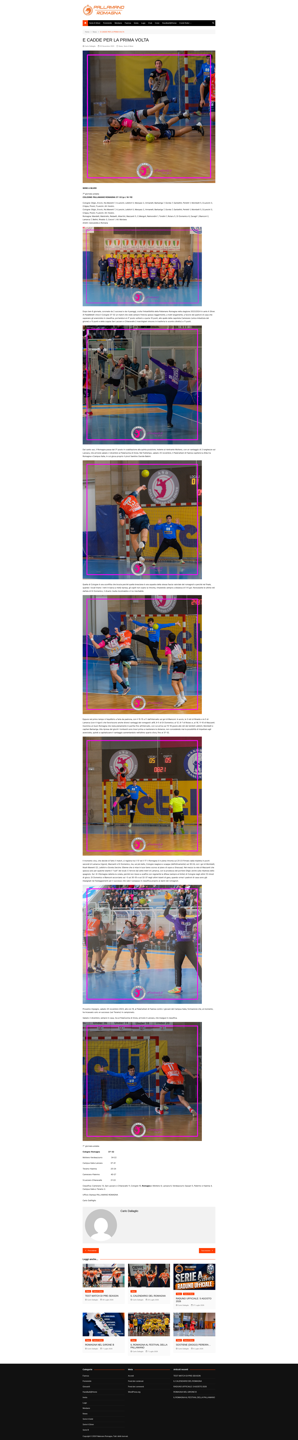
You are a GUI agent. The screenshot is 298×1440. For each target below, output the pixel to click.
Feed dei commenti (136, 1387)
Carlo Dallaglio (90, 46)
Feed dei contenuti (135, 1381)
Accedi (131, 1376)
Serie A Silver (94, 23)
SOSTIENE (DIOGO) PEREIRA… (193, 1344)
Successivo (205, 1251)
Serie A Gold (88, 1419)
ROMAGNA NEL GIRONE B (99, 1344)
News (121, 46)
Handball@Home (169, 23)
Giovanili (86, 1387)
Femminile (107, 23)
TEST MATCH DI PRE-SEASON (101, 1296)
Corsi (157, 23)
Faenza (128, 23)
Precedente (92, 1251)
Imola (136, 23)
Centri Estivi (184, 23)
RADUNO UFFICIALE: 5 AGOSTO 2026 (190, 1387)
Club (150, 23)
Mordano (118, 23)
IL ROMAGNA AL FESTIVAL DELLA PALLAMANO (194, 1397)
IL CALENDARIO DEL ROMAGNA (148, 1296)
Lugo (143, 23)
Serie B (86, 1430)
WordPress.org (134, 1392)
